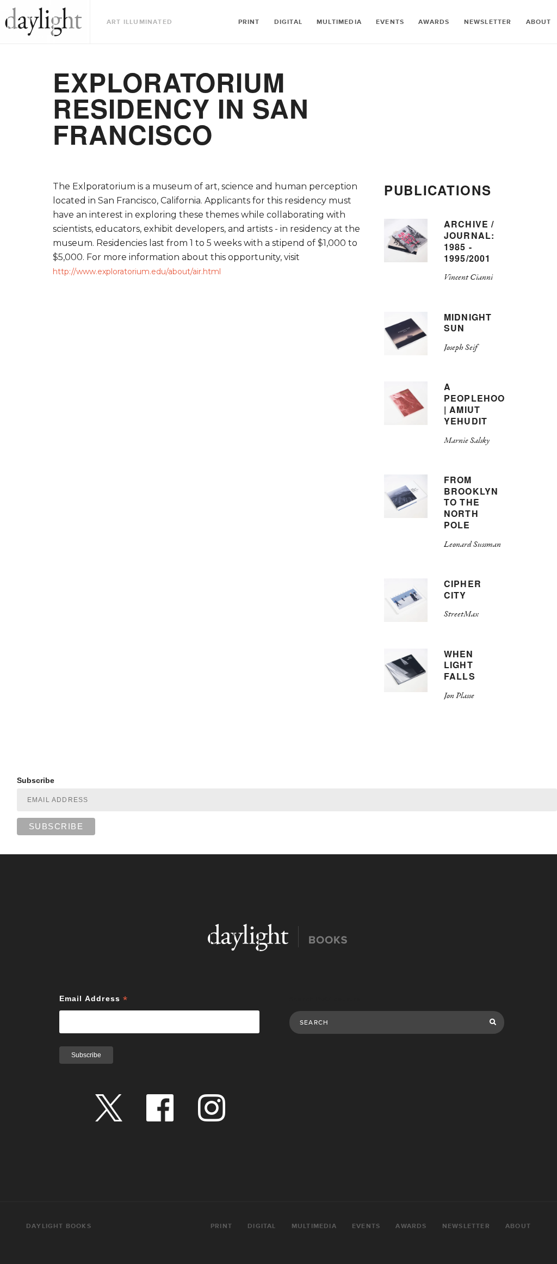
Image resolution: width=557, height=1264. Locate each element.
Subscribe (35, 780)
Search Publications (325, 999)
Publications (437, 190)
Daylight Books (43, 22)
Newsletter (488, 22)
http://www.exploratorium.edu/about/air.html (137, 271)
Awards (433, 22)
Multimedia (339, 22)
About (539, 22)
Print (249, 22)
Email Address (93, 999)
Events (390, 22)
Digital (288, 22)
